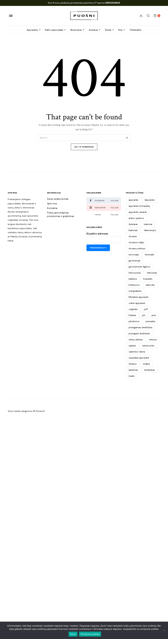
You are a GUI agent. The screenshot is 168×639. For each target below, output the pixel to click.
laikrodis (150, 284)
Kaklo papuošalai (54, 29)
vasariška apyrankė (139, 357)
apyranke (133, 199)
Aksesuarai (76, 29)
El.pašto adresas (97, 233)
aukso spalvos (136, 218)
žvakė (132, 375)
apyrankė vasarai (138, 212)
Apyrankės (32, 29)
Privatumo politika (90, 634)
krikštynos (134, 284)
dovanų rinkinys (137, 248)
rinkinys (153, 339)
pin (143, 315)
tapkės (132, 345)
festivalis (149, 254)
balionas (133, 230)
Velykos (133, 363)
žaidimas (133, 369)
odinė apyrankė (137, 303)
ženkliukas (149, 369)
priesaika (150, 321)
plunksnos (134, 321)
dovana (133, 236)
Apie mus (52, 203)
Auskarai (93, 29)
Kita (120, 29)
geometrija (134, 260)
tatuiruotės (148, 345)
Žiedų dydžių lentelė (57, 198)
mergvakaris (135, 290)
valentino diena (137, 351)
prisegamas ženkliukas (140, 327)
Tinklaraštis (135, 29)
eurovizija (134, 254)
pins (154, 315)
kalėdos (133, 278)
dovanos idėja (136, 242)
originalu (133, 309)
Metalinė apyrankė (138, 297)
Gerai (73, 634)
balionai (148, 224)
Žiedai (108, 29)
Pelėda (132, 315)
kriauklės (147, 278)
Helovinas (152, 272)
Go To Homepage (84, 147)
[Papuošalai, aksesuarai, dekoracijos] (84, 15)
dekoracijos (150, 230)
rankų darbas (136, 339)
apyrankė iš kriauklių (139, 205)
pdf (146, 309)
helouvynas (135, 272)
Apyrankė (150, 199)
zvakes (146, 363)
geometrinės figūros (139, 266)
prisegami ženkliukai (139, 333)
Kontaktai (52, 208)
